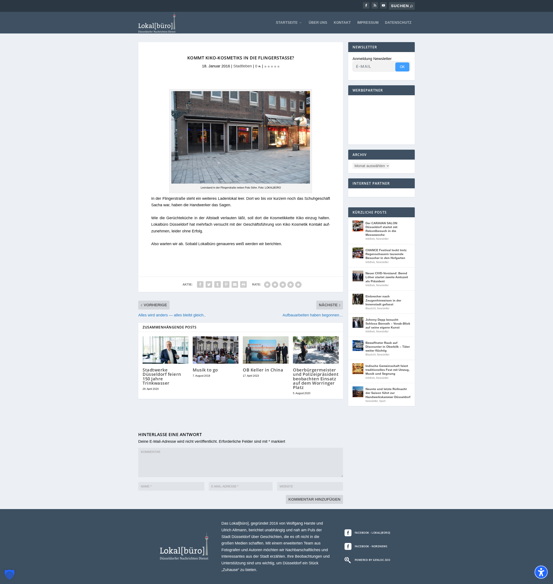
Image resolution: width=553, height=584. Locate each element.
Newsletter (382, 238)
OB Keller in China (263, 370)
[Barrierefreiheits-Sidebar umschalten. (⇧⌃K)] (541, 572)
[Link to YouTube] (383, 5)
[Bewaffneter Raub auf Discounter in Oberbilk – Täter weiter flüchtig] (358, 345)
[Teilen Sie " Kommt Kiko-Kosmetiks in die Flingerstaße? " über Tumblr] (217, 284)
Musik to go (205, 370)
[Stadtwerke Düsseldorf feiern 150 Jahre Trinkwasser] (165, 350)
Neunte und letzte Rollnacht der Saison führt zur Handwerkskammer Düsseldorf (387, 392)
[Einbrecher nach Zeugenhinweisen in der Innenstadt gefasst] (358, 299)
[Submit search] (411, 6)
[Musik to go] (215, 350)
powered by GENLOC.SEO (372, 560)
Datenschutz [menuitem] (398, 22)
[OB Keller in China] (266, 350)
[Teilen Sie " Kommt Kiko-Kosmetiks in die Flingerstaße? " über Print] (243, 284)
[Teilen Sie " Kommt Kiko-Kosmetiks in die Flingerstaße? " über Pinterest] (226, 284)
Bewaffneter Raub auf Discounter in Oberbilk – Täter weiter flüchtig (387, 346)
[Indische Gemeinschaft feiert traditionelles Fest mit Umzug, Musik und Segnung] (358, 368)
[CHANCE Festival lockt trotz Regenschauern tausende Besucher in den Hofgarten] (358, 253)
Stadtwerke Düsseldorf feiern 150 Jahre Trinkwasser (162, 376)
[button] (9, 574)
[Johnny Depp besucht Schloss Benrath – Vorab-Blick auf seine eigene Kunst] (358, 322)
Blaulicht (370, 308)
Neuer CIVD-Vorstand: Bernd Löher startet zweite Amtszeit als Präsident (386, 277)
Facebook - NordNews (371, 546)
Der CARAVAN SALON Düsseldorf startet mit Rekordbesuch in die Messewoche (381, 229)
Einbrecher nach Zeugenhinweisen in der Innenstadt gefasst (383, 300)
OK (402, 67)
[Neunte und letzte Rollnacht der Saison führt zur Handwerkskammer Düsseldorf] (358, 391)
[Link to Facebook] (366, 5)
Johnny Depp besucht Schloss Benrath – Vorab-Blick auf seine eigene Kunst (387, 323)
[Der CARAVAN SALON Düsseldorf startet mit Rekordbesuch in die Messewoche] (358, 226)
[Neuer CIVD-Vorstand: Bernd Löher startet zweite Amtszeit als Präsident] (358, 276)
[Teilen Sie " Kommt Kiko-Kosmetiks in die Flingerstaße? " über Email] (234, 284)
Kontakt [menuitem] (342, 22)
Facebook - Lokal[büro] (372, 533)
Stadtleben (242, 66)
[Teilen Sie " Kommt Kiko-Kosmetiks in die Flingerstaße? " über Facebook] (200, 284)
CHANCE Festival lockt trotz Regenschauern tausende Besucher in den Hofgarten (386, 254)
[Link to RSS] (375, 5)
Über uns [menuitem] (318, 22)
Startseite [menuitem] (287, 22)
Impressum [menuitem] (367, 22)
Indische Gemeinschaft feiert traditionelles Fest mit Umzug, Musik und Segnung (387, 369)
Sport (382, 401)
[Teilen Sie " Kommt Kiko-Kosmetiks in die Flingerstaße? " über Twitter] (209, 284)
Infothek (370, 238)
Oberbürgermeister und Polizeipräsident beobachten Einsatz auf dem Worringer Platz (315, 378)
